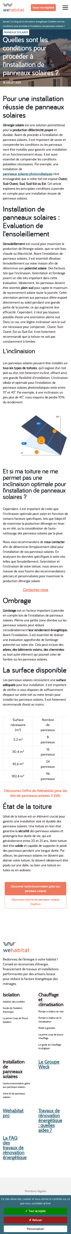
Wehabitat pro (13, 1113)
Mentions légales (35, 1191)
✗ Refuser (35, 1220)
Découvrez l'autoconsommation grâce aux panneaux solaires (35, 888)
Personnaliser (35, 1229)
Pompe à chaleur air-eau (51, 1011)
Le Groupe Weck (48, 1064)
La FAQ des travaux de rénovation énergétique (15, 1147)
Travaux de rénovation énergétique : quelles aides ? (50, 1120)
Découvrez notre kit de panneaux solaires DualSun (36, 902)
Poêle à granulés (46, 1027)
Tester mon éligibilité (43, 7)
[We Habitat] (13, 8)
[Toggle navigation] (65, 7)
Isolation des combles (14, 1001)
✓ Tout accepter (35, 1211)
